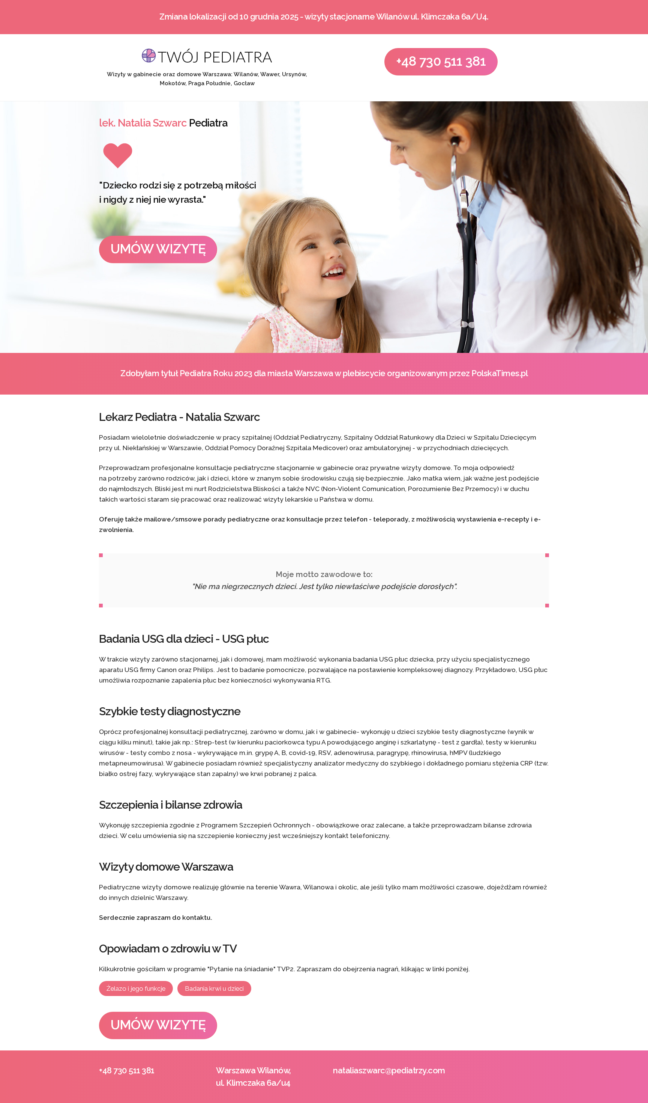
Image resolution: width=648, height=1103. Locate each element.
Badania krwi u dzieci (214, 988)
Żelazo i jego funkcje (135, 988)
